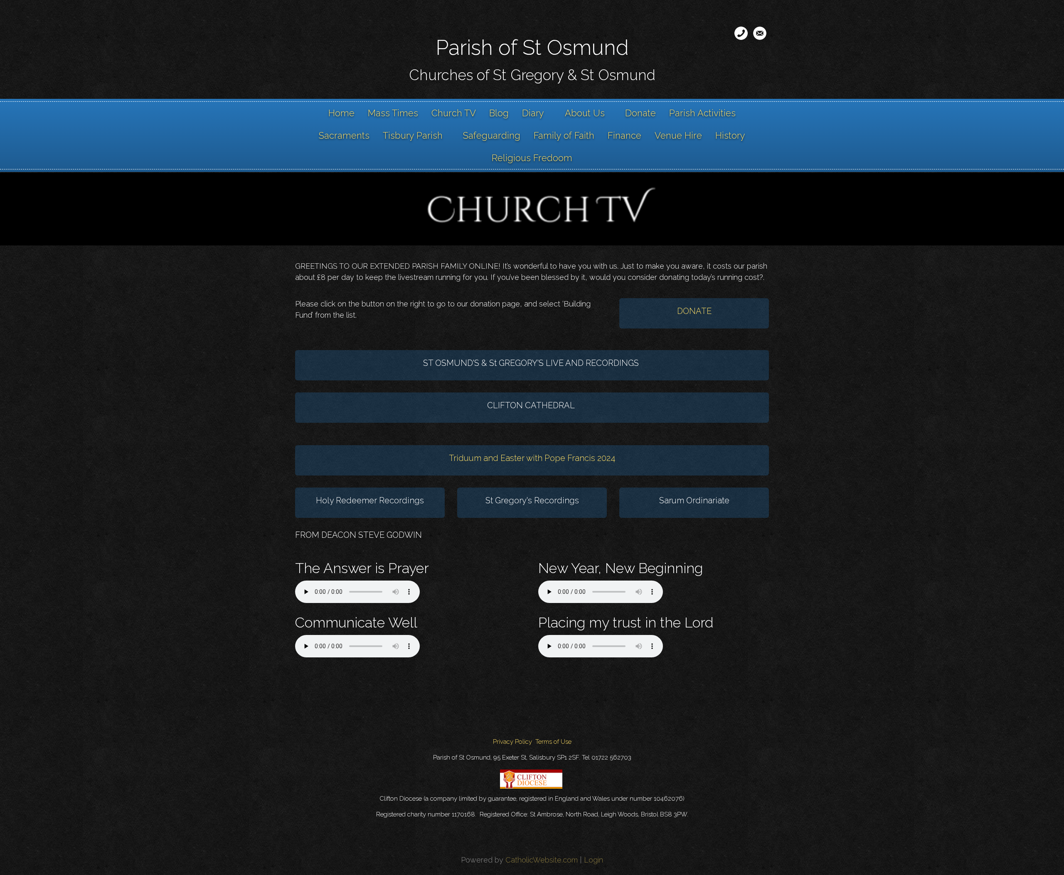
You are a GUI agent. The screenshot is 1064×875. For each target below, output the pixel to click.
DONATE (694, 311)
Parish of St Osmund (532, 47)
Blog (499, 113)
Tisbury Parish (413, 135)
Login (593, 859)
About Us (585, 113)
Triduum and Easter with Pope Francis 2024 (532, 458)
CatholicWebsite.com (541, 859)
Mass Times (393, 113)
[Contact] (741, 33)
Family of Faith (564, 135)
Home (341, 113)
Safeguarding (491, 135)
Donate (640, 113)
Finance (624, 135)
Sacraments (344, 135)
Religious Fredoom (532, 157)
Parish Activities (702, 113)
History (730, 135)
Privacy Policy (512, 741)
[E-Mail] (759, 33)
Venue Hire (678, 135)
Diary (533, 113)
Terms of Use (553, 741)
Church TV (453, 113)
